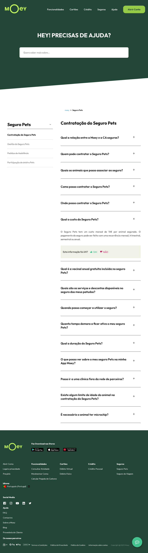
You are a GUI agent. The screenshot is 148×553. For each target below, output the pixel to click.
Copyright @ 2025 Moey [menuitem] (120, 545)
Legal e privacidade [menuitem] (11, 469)
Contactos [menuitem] (8, 517)
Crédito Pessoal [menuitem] (95, 469)
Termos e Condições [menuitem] (39, 545)
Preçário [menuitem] (6, 474)
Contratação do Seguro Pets (21, 134)
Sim (95, 252)
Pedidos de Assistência (18, 153)
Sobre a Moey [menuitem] (9, 522)
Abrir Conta (134, 9)
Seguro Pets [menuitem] (122, 469)
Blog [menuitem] (5, 527)
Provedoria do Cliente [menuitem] (13, 532)
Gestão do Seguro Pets (18, 144)
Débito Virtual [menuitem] (66, 469)
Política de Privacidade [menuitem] (59, 545)
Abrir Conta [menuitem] (8, 464)
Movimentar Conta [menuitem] (39, 474)
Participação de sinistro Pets (20, 162)
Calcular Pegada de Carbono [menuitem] (44, 478)
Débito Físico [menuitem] (66, 474)
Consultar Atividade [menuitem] (40, 469)
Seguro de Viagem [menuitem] (125, 474)
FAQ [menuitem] (5, 512)
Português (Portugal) (16, 486)
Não (105, 252)
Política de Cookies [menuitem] (78, 545)
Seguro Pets (19, 124)
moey (67, 110)
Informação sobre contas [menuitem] (98, 545)
